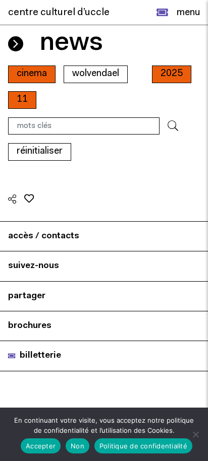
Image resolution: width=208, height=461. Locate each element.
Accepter (41, 446)
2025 (172, 74)
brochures (29, 325)
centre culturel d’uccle (59, 13)
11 (22, 99)
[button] (162, 12)
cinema (32, 74)
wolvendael (95, 74)
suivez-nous (33, 265)
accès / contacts (43, 236)
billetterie (40, 355)
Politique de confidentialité (143, 446)
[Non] (195, 434)
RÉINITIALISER (40, 151)
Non (77, 446)
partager (26, 296)
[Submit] (173, 126)
